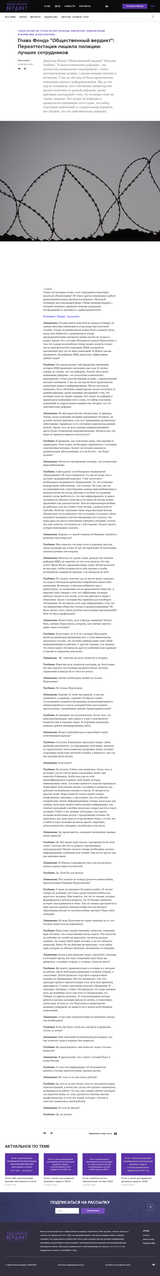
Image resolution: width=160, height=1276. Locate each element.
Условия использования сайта (117, 1265)
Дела (57, 6)
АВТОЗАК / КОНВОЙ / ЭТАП (75, 17)
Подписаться (93, 1211)
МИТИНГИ (35, 17)
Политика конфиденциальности (71, 1265)
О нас (47, 6)
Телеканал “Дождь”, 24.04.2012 (61, 316)
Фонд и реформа (45, 34)
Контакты (84, 6)
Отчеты (146, 1235)
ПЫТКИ (23, 17)
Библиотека (78, 31)
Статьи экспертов (28, 31)
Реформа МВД (26, 34)
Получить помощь (134, 6)
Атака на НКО (148, 1239)
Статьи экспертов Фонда (55, 31)
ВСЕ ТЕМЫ (10, 17)
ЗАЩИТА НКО (51, 17)
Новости (70, 6)
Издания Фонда (95, 31)
